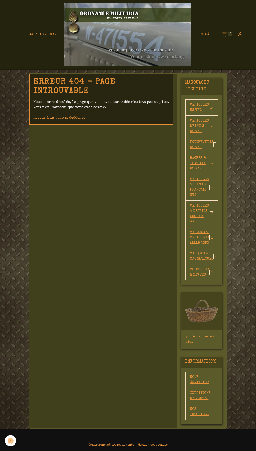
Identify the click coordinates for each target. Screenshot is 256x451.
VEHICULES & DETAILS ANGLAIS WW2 (201, 213)
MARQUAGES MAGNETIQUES (204, 256)
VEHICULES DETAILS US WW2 (202, 126)
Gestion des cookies (153, 445)
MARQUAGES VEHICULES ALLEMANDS (202, 238)
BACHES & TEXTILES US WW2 (202, 163)
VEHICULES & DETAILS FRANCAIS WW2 (202, 187)
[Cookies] (10, 440)
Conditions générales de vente (111, 445)
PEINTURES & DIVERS (201, 272)
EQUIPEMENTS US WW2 (204, 144)
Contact (203, 34)
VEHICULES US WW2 (202, 107)
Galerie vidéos (43, 34)
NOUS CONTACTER (199, 379)
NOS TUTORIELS (199, 411)
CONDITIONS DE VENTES (200, 395)
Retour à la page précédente (60, 118)
